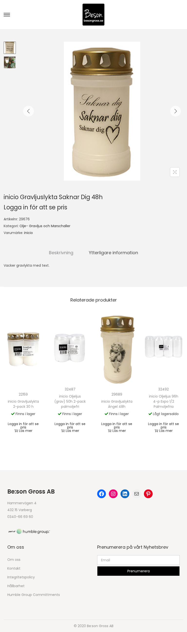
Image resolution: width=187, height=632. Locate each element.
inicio (28, 232)
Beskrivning (61, 253)
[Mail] (136, 493)
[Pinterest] (148, 493)
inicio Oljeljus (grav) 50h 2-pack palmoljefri (70, 401)
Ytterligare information (113, 253)
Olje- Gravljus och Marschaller (44, 226)
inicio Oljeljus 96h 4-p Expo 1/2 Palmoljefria (163, 401)
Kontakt (13, 568)
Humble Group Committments (33, 594)
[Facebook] (101, 493)
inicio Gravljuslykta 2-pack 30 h (23, 404)
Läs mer (25, 430)
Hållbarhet (16, 585)
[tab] (61, 252)
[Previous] (28, 111)
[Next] (175, 111)
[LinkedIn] (125, 493)
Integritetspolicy (21, 577)
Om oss (13, 559)
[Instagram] (113, 493)
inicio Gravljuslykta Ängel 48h (116, 404)
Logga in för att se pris (35, 207)
